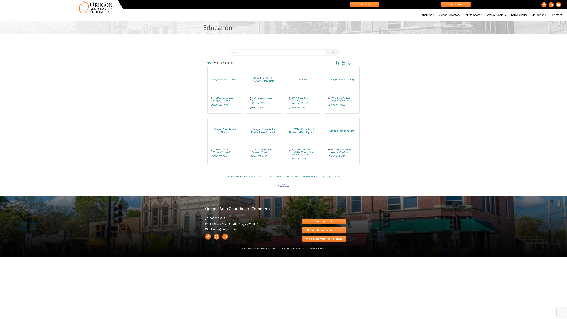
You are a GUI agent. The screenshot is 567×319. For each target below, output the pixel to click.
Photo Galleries (518, 15)
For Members (472, 15)
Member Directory (449, 15)
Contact (557, 15)
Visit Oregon (539, 15)
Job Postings (287, 176)
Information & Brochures (314, 176)
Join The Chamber (332, 176)
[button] (209, 63)
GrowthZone (319, 248)
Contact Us (298, 176)
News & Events (494, 15)
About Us (427, 15)
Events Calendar (264, 176)
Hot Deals (277, 176)
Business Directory (234, 176)
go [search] (333, 52)
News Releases (250, 176)
